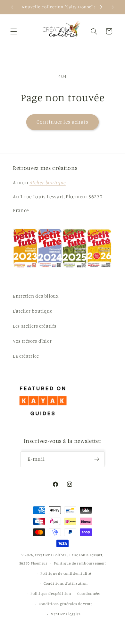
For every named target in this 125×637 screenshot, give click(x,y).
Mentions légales (66, 614)
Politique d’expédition (50, 593)
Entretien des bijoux (36, 296)
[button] (13, 31)
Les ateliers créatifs (34, 326)
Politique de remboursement (80, 563)
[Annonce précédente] (12, 7)
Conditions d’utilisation (66, 583)
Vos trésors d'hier (32, 341)
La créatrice (26, 356)
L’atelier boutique (32, 311)
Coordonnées (89, 593)
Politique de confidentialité (65, 573)
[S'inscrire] (96, 459)
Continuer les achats (63, 122)
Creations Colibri (50, 555)
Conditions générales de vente (66, 604)
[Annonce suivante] (113, 7)
